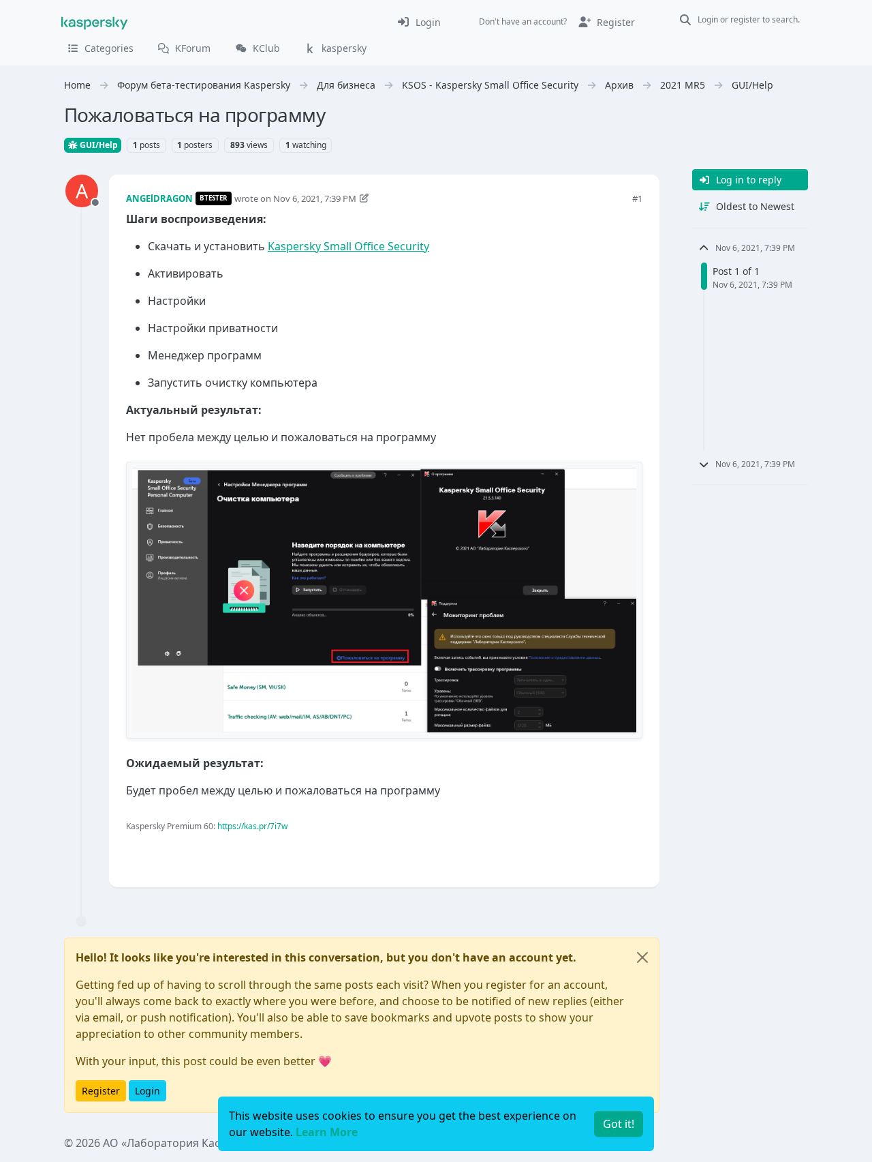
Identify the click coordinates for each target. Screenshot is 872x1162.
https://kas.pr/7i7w (252, 826)
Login (147, 1090)
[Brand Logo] (94, 22)
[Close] (642, 957)
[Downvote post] (631, 854)
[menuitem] (418, 22)
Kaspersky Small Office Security (348, 246)
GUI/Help (98, 145)
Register (101, 1090)
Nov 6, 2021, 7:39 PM (314, 198)
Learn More (327, 1131)
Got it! (618, 1123)
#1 (637, 198)
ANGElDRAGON (159, 198)
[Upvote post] (583, 854)
